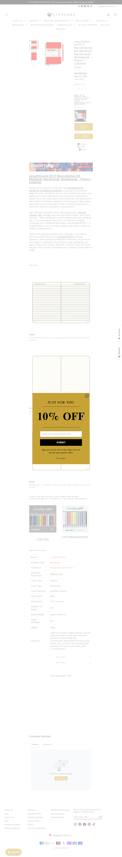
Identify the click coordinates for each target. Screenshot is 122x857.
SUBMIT (61, 442)
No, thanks (61, 458)
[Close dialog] (87, 396)
